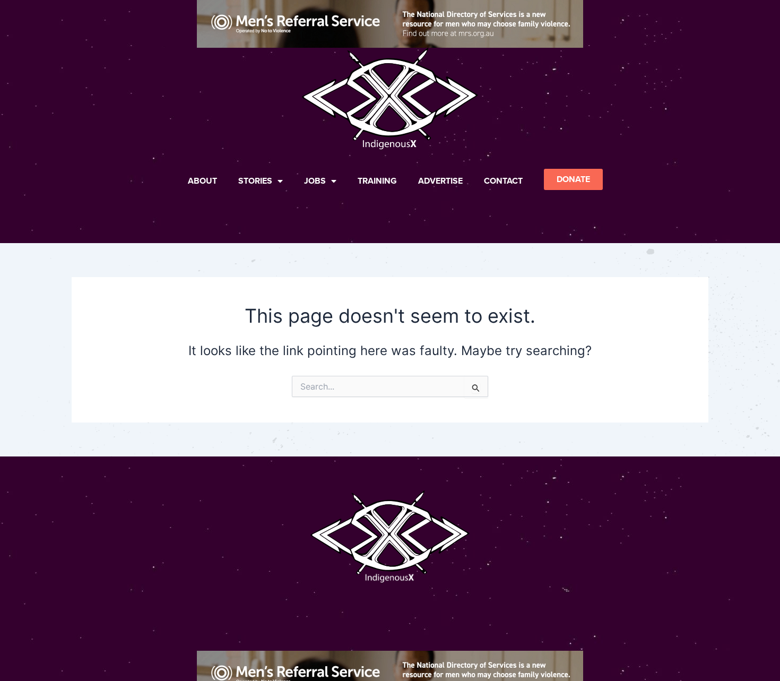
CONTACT (503, 181)
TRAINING (377, 181)
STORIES (255, 181)
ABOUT (202, 181)
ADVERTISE (440, 181)
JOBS (315, 181)
